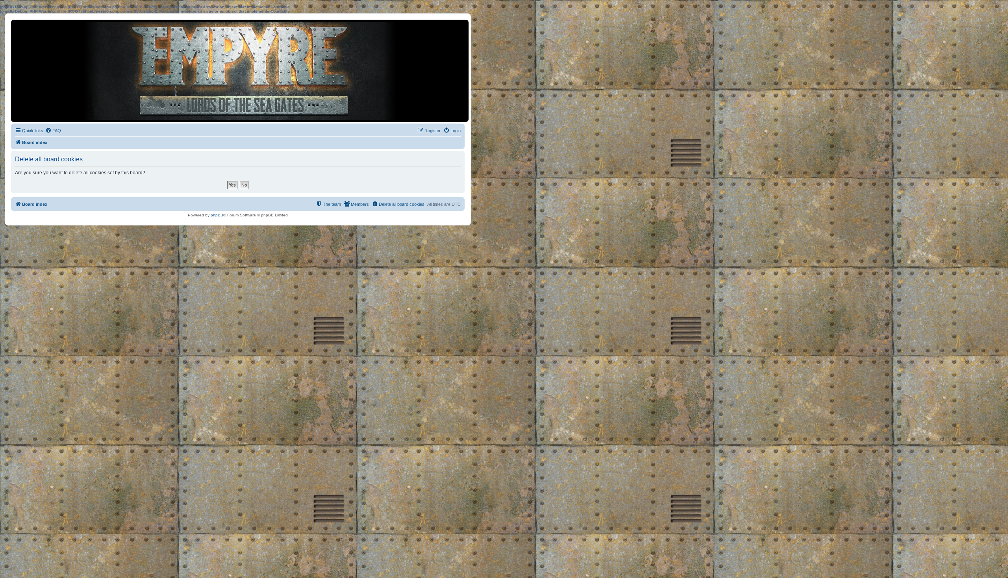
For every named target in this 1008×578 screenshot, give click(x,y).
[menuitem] (53, 130)
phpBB (217, 215)
